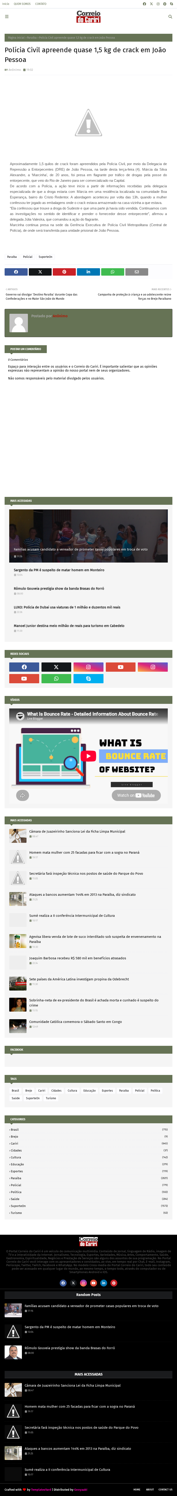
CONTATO (40, 4)
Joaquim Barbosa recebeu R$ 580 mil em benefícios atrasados (77, 958)
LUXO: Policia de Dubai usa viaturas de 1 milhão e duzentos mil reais (67, 607)
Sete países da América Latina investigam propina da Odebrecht (79, 979)
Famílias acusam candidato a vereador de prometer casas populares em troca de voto (81, 549)
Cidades (56, 1090)
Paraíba (32, 37)
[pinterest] (164, 4)
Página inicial (16, 37)
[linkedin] (103, 1283)
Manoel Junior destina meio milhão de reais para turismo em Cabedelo (69, 626)
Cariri (41, 1090)
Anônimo (15, 69)
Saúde (16, 1098)
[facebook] (144, 4)
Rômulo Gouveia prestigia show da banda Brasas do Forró (59, 588)
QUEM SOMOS (22, 4)
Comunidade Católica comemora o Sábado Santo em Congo (75, 1022)
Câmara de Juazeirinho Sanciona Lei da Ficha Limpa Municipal (77, 831)
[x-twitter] (151, 4)
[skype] (171, 4)
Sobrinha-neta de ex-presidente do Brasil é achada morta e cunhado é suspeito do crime (94, 1003)
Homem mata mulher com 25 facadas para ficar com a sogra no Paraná (84, 852)
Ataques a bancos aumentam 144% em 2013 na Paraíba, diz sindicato (82, 895)
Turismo (51, 1098)
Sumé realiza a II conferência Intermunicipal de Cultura (72, 916)
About (150, 1489)
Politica (155, 1090)
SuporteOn (45, 257)
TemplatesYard (41, 1489)
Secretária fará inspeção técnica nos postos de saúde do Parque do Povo (86, 873)
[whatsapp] (56, 678)
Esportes (107, 1090)
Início (5, 4)
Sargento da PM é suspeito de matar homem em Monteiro (59, 570)
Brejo (28, 1090)
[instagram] (158, 4)
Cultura (72, 1090)
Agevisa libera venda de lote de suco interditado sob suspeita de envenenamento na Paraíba (95, 939)
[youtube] (121, 667)
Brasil (15, 1090)
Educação (89, 1090)
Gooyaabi (80, 1489)
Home (136, 1489)
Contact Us (165, 1489)
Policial (27, 257)
